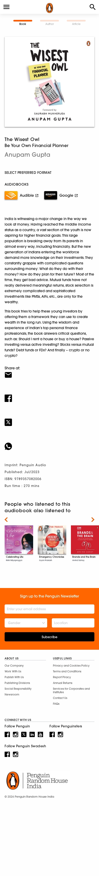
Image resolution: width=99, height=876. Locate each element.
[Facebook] (49, 395)
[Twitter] (49, 419)
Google (66, 195)
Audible (27, 195)
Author (49, 24)
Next (93, 519)
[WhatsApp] (49, 443)
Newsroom (12, 694)
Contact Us (60, 698)
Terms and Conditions (67, 671)
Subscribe (49, 637)
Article (76, 24)
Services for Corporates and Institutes (71, 690)
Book (22, 24)
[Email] (49, 372)
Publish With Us (14, 677)
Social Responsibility (18, 688)
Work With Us (13, 671)
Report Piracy (62, 677)
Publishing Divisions (17, 683)
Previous (6, 519)
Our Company (14, 665)
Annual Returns (62, 683)
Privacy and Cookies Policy (71, 665)
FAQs (56, 703)
